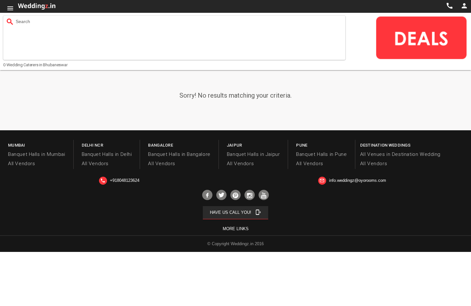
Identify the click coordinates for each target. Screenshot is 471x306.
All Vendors (21, 163)
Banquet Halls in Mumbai (36, 154)
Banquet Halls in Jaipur (253, 154)
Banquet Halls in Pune (321, 154)
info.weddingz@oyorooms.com (352, 180)
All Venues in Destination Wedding (400, 154)
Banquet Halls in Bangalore (179, 154)
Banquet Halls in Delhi (107, 154)
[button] (10, 8)
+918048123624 (119, 180)
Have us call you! (235, 212)
